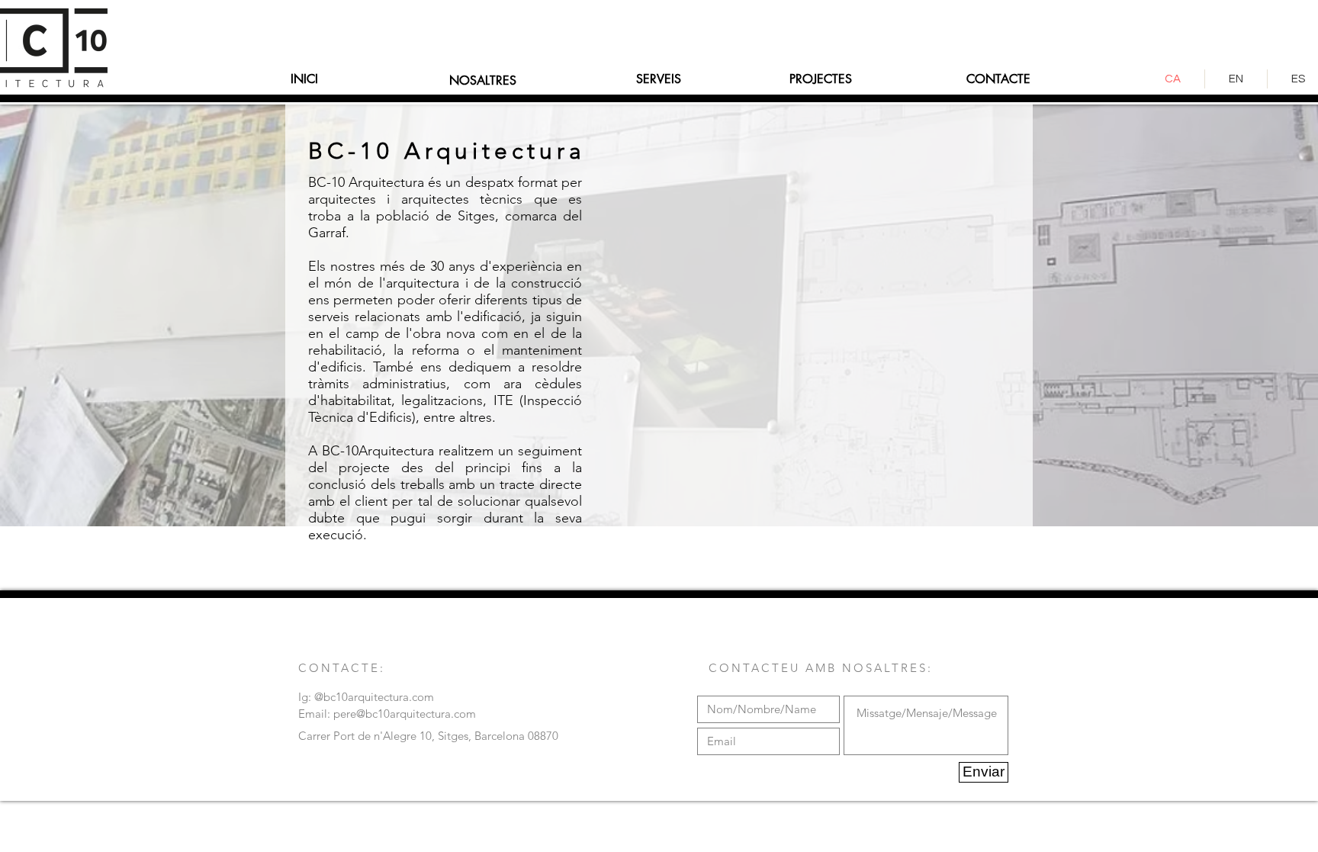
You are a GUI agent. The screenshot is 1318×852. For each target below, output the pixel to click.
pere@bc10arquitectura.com (404, 713)
